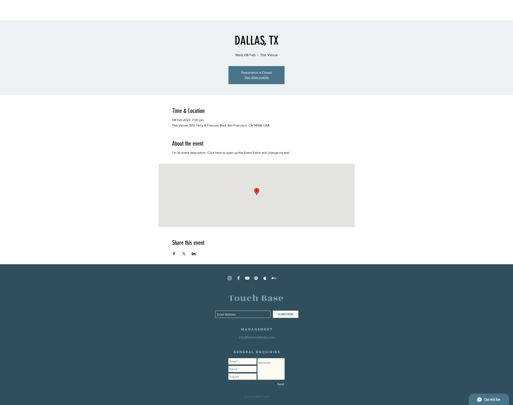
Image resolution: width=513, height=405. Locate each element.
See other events (257, 77)
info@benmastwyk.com (257, 337)
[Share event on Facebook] (174, 253)
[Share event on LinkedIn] (194, 253)
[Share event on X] (184, 253)
